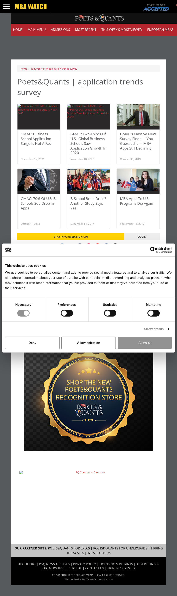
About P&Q (27, 564)
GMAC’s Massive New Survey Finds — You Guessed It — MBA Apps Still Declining (138, 141)
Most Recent (85, 29)
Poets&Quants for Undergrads (120, 548)
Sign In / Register (121, 568)
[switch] (67, 313)
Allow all (144, 343)
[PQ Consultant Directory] (88, 492)
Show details (154, 329)
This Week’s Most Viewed (121, 29)
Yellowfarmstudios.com (99, 579)
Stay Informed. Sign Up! (71, 236)
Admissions (60, 29)
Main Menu (37, 29)
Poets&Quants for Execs (69, 548)
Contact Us (94, 568)
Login (142, 236)
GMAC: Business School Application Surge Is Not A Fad (36, 138)
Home (17, 29)
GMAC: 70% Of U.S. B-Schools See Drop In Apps (39, 203)
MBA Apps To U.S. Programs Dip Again (136, 201)
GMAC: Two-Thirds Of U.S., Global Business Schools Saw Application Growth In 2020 (88, 143)
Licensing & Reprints (116, 564)
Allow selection (88, 343)
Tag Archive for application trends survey (54, 68)
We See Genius (99, 553)
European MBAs (160, 29)
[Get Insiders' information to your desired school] (88, 397)
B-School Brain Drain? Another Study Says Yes (88, 203)
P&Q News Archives (54, 564)
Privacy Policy (84, 564)
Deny (32, 343)
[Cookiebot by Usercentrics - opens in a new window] (153, 250)
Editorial (74, 568)
